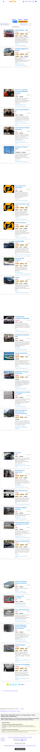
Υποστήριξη (30, 737)
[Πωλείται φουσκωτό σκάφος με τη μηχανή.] (9, 395)
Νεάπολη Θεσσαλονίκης (19, 678)
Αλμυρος (16, 388)
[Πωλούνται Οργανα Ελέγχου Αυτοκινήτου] (9, 131)
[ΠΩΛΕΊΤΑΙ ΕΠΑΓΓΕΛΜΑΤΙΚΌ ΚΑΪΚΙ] (9, 338)
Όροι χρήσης (10, 737)
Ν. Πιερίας (24, 254)
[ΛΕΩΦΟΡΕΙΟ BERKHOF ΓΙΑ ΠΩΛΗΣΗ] (9, 52)
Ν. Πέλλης (20, 406)
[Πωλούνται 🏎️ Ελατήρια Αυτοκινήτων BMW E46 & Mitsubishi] (9, 93)
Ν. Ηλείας (20, 65)
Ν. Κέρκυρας (20, 349)
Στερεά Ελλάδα (25, 200)
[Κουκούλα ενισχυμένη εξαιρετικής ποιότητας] (9, 584)
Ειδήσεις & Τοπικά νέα (15, 745)
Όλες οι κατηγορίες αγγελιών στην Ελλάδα (9, 690)
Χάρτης (15, 21)
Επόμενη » (23, 684)
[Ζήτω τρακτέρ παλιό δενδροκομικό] (9, 189)
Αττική (25, 106)
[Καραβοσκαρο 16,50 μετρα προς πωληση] (9, 375)
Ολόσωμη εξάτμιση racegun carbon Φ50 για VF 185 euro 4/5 (22, 524)
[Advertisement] (20, 11)
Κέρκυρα (16, 349)
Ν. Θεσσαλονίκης (25, 427)
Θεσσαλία (24, 388)
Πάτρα (16, 45)
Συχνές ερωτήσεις (23, 737)
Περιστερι (17, 487)
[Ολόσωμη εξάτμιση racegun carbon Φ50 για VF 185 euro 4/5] (9, 525)
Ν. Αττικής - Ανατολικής (26, 465)
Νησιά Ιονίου (25, 349)
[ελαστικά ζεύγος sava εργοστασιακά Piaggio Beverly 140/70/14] (9, 628)
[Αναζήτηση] (33, 1)
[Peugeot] (9, 280)
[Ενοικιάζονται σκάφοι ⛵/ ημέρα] (9, 150)
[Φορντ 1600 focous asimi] (9, 494)
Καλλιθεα (16, 368)
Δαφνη (16, 518)
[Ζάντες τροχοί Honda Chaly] (9, 613)
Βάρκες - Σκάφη (17, 366)
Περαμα (16, 556)
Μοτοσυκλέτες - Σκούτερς (19, 272)
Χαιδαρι (16, 219)
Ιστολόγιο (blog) (29, 745)
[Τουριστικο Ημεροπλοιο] (9, 356)
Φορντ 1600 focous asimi (21, 490)
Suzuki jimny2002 (19, 241)
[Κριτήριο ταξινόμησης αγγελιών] (25, 24)
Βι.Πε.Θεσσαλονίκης (18, 427)
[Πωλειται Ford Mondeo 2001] (9, 544)
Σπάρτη (16, 237)
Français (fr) (3, 739)
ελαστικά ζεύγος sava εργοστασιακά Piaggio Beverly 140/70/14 (21, 626)
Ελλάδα (20, 19)
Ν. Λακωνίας (20, 237)
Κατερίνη (21, 254)
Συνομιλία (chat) (23, 745)
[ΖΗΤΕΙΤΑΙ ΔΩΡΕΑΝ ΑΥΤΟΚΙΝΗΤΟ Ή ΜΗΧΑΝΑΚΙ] (9, 320)
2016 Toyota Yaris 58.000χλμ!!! (22, 664)
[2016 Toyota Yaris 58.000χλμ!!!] (9, 668)
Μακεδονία (28, 254)
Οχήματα (26, 19)
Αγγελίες (14, 19)
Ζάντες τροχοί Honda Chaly (22, 609)
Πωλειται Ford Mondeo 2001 (22, 541)
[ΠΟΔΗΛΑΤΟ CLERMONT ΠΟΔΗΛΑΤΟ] (9, 511)
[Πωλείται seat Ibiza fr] (9, 226)
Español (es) (3, 740)
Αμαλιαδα (17, 65)
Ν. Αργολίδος (20, 592)
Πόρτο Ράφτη (17, 537)
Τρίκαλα (21, 504)
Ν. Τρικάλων (24, 504)
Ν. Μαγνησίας (21, 388)
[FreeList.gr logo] (12, 1)
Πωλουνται (18, 452)
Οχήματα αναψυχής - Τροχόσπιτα (20, 425)
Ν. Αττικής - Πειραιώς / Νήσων (23, 123)
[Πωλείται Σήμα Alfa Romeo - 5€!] (9, 113)
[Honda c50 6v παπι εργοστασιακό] (9, 473)
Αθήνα (16, 106)
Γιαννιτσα (17, 406)
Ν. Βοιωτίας (20, 200)
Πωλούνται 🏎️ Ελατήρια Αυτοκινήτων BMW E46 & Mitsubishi (21, 91)
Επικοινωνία (24, 738)
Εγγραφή (29, 1)
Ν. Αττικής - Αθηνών (21, 106)
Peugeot (17, 277)
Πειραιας (16, 123)
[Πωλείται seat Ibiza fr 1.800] (9, 207)
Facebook (24, 740)
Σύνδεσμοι (15, 738)
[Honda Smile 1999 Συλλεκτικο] (9, 261)
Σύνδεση (25, 1)
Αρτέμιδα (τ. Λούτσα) (18, 465)
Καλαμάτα (17, 161)
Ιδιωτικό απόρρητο (16, 737)
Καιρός (34, 745)
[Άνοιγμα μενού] (3, 1)
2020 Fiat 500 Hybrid (20, 645)
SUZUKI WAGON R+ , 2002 (21, 30)
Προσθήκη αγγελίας (23, 21)
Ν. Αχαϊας (19, 45)
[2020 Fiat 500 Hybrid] (9, 648)
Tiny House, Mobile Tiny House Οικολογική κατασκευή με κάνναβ (21, 412)
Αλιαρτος (16, 200)
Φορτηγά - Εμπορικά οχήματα (19, 63)
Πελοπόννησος (23, 45)
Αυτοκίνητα (17, 43)
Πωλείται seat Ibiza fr (20, 222)
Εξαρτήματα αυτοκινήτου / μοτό (20, 104)
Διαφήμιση (20, 738)
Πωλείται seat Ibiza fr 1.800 (22, 204)
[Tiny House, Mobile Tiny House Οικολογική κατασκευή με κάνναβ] (9, 413)
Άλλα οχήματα (17, 198)
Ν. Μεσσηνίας (21, 161)
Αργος (16, 592)
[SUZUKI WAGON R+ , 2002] (9, 33)
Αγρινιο (16, 273)
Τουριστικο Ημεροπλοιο (21, 353)
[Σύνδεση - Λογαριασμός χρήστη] (23, 1)
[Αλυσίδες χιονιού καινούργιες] (9, 599)
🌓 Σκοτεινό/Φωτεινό (20, 749)
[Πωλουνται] (9, 456)
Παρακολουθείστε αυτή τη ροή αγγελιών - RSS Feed (11, 711)
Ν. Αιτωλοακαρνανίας (21, 273)
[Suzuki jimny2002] (9, 244)
